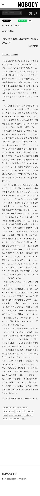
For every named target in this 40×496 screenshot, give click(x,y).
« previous (5, 25)
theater (16, 419)
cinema (6, 54)
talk (11, 419)
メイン (13, 25)
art (14, 408)
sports (5, 419)
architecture (7, 408)
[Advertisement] (20, 445)
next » (19, 25)
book (19, 408)
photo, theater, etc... (16, 415)
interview (30, 411)
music (5, 415)
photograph (28, 415)
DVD (24, 411)
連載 (23, 419)
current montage (8, 411)
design (18, 411)
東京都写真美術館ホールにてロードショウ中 (20, 398)
